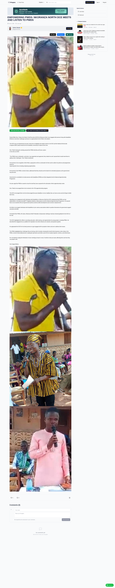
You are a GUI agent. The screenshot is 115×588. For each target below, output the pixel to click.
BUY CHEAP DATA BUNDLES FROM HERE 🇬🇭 (37, 130)
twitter (53, 34)
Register (104, 2)
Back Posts (21, 2)
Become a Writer (90, 2)
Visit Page (69, 28)
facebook (62, 34)
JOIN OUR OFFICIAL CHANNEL (18, 130)
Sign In (98, 2)
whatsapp (70, 34)
